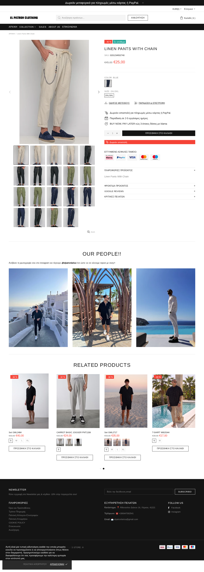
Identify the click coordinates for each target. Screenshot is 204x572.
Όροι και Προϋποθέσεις (19, 508)
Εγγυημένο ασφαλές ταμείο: (120, 152)
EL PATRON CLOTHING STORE (23, 17)
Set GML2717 (110, 432)
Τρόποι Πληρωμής (17, 511)
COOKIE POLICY (17, 522)
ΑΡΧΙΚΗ (12, 34)
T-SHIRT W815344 (160, 432)
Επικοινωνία (14, 526)
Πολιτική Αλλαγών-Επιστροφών (23, 515)
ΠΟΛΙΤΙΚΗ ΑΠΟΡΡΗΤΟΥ (35, 564)
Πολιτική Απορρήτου (18, 519)
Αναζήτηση (138, 18)
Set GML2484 (15, 432)
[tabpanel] (126, 420)
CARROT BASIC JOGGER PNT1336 (74, 432)
